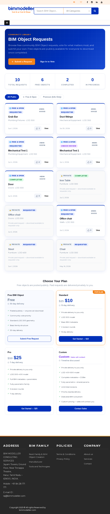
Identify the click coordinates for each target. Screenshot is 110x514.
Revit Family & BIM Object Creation (38, 455)
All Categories (73, 11)
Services (88, 459)
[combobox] (48, 11)
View (46, 128)
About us (88, 454)
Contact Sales (81, 409)
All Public (12, 97)
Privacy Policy (63, 459)
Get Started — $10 (81, 339)
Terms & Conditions (65, 454)
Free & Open (31, 97)
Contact (88, 463)
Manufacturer (35, 462)
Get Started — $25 (29, 409)
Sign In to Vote (47, 61)
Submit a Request (23, 61)
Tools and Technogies (39, 466)
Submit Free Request (29, 339)
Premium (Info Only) (52, 97)
